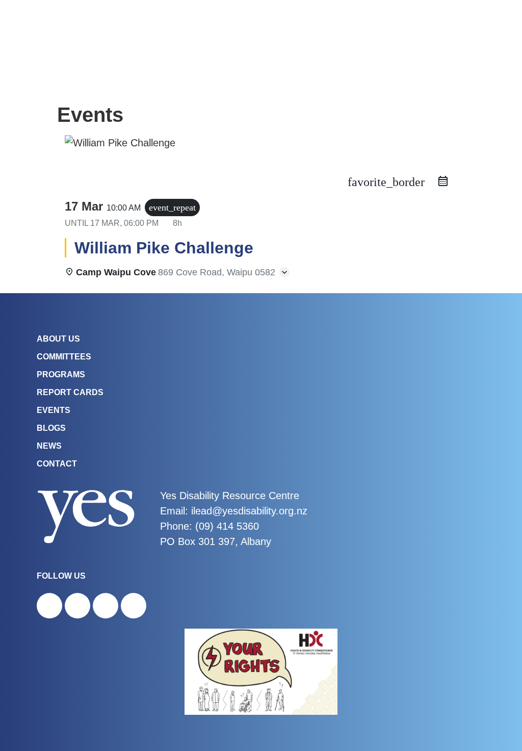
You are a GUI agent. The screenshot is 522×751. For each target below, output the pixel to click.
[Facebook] (49, 605)
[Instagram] (77, 605)
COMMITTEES (64, 356)
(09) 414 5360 (227, 526)
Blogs (51, 428)
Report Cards (70, 392)
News (49, 446)
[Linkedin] (133, 605)
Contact (57, 463)
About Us (58, 338)
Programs (61, 374)
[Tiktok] (105, 605)
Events (53, 410)
